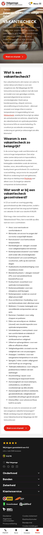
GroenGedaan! (12, 504)
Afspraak (5, 533)
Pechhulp (28, 178)
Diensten (7, 9)
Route (16, 533)
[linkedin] (17, 466)
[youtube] (8, 466)
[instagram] (12, 466)
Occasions (27, 533)
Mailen (37, 533)
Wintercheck (9, 115)
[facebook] (4, 466)
